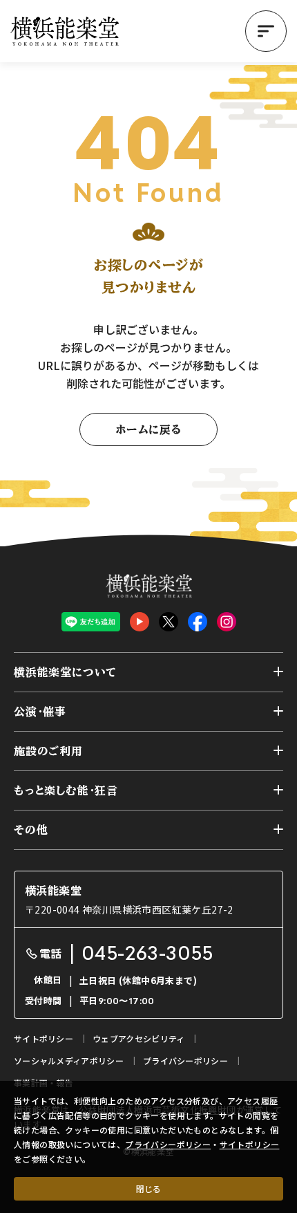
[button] (266, 31)
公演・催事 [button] (40, 711)
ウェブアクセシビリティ (138, 1038)
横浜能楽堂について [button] (65, 672)
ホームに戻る (148, 429)
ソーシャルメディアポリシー (69, 1060)
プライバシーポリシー (168, 1144)
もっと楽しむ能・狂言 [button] (66, 790)
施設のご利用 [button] (48, 751)
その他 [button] (31, 829)
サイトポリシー (250, 1144)
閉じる (148, 1188)
